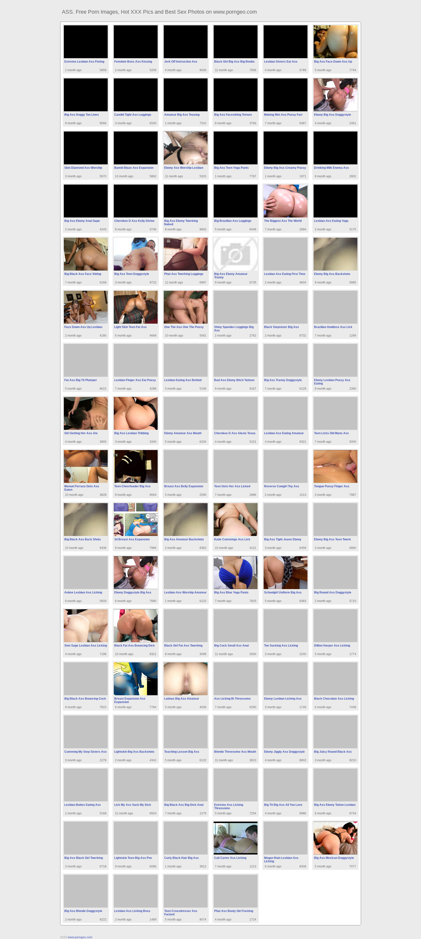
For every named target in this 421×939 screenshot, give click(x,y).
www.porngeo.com (80, 937)
